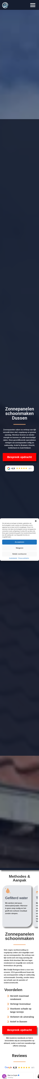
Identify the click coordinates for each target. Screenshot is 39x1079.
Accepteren (19, 542)
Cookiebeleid (13, 558)
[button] (36, 521)
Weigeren (19, 548)
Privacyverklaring (23, 558)
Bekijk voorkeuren (19, 554)
